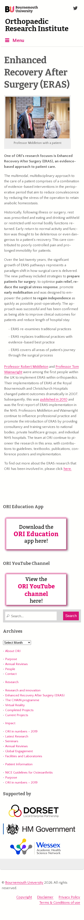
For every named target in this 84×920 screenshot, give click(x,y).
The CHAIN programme (22, 700)
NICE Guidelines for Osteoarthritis (29, 772)
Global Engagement (19, 751)
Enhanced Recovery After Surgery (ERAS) (35, 695)
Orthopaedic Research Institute (36, 25)
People (10, 669)
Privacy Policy (69, 897)
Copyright (24, 897)
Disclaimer (45, 897)
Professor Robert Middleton (26, 367)
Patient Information (19, 764)
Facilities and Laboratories (23, 756)
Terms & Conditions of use (59, 903)
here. (68, 469)
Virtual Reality (15, 705)
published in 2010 (53, 399)
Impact (10, 723)
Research (12, 682)
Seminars (11, 741)
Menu (18, 40)
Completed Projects (19, 710)
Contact (11, 674)
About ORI (12, 651)
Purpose (11, 659)
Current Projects (16, 715)
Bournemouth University (21, 10)
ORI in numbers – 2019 (21, 731)
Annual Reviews (16, 664)
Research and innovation (22, 690)
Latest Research (16, 736)
